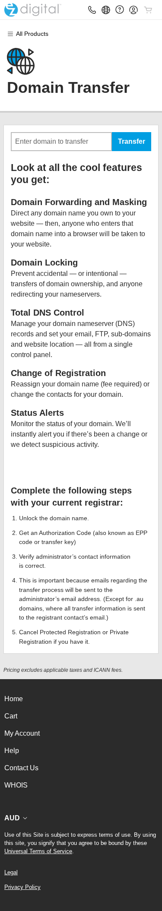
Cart (10, 716)
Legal (11, 872)
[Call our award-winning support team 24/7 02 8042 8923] (120, 9)
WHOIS (16, 785)
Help (11, 750)
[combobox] (61, 141)
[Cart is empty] (148, 10)
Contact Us (21, 768)
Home (13, 698)
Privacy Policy (22, 887)
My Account (22, 733)
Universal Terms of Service (38, 851)
